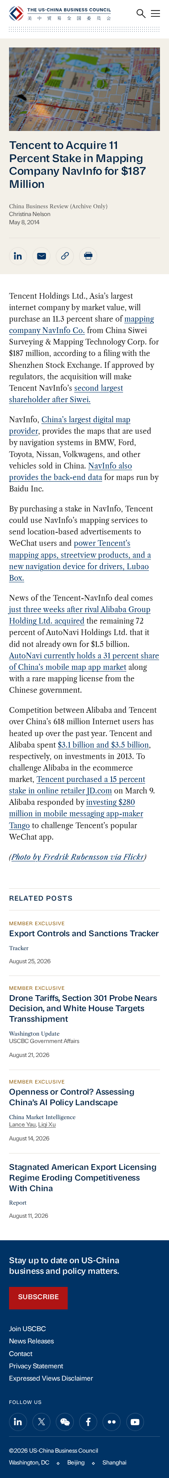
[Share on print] (88, 256)
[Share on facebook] (88, 1422)
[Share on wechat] (65, 1422)
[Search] (141, 14)
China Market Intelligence (42, 1117)
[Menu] (155, 14)
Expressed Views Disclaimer (51, 1379)
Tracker (18, 948)
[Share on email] (41, 256)
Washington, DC (29, 1463)
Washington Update (34, 1033)
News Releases (31, 1341)
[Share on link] (65, 256)
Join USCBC (27, 1329)
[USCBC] (60, 13)
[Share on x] (41, 1422)
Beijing (75, 1463)
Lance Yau (22, 1125)
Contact (20, 1354)
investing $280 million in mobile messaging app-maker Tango (76, 814)
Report (18, 1202)
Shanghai (114, 1463)
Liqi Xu (47, 1125)
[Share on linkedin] (18, 256)
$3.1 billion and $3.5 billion (103, 745)
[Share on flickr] (112, 1422)
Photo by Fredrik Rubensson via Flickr (77, 857)
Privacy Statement (36, 1366)
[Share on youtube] (135, 1422)
